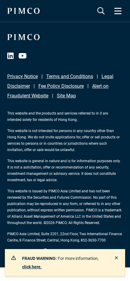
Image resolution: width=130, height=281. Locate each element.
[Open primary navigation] (118, 10)
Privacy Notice (22, 76)
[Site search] (101, 10)
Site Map (66, 96)
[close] (116, 257)
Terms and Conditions (69, 76)
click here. (32, 266)
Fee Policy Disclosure (61, 86)
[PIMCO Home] (23, 11)
